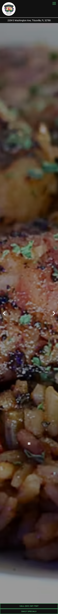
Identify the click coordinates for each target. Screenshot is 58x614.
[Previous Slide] (4, 313)
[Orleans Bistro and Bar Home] (9, 8)
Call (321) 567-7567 (29, 606)
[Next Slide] (54, 313)
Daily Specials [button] (29, 611)
